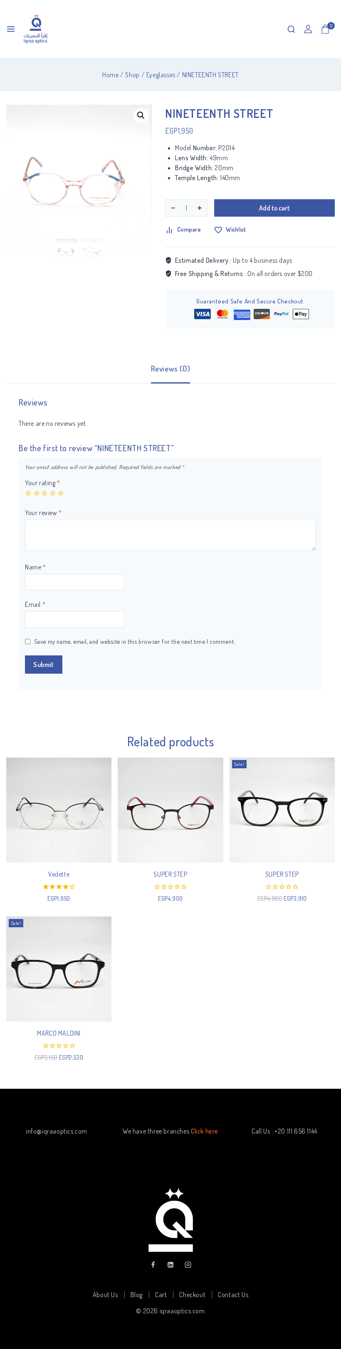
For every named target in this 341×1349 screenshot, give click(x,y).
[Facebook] (153, 1264)
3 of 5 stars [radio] (44, 493)
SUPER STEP (170, 874)
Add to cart (274, 208)
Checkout (192, 1294)
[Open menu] (10, 29)
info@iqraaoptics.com (56, 1131)
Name (35, 567)
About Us (105, 1294)
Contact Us (233, 1294)
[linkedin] (170, 1264)
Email (35, 604)
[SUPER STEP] (170, 810)
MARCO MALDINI (59, 1033)
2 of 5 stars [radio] (36, 493)
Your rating (42, 483)
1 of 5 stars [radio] (28, 493)
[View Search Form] (291, 29)
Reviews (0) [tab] (170, 368)
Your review (43, 512)
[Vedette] (58, 810)
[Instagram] (188, 1264)
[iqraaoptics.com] (35, 29)
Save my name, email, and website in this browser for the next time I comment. (134, 641)
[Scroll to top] (321, 1304)
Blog (137, 1294)
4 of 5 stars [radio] (52, 493)
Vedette (58, 874)
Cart (161, 1294)
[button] (140, 115)
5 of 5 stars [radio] (60, 493)
